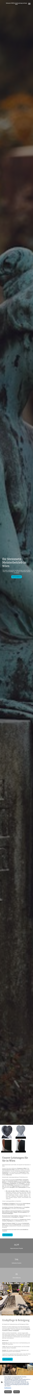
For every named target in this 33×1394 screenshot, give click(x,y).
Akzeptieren (8, 1391)
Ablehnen (16, 1391)
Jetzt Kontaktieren (16, 576)
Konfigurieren (7, 1387)
